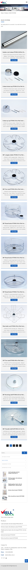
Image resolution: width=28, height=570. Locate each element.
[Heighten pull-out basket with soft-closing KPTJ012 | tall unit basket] (4, 486)
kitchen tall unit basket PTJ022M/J (15, 490)
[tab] (14, 456)
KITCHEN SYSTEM (6, 456)
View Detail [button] (14, 60)
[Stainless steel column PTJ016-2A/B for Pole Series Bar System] (14, 40)
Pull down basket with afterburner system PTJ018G (11, 526)
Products (6, 13)
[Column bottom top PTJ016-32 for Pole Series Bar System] (14, 74)
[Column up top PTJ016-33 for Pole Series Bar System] (14, 108)
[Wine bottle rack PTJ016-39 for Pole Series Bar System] (14, 314)
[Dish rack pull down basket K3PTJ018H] (4, 498)
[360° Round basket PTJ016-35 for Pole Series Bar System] (14, 245)
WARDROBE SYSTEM (6, 464)
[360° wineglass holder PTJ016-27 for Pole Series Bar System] (14, 143)
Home (2, 13)
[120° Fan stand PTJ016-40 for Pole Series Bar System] (14, 348)
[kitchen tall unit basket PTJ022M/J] (4, 492)
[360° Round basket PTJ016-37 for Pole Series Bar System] (14, 280)
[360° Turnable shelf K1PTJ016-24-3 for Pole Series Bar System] (14, 417)
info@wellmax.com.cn (10, 554)
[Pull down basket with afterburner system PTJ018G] (4, 480)
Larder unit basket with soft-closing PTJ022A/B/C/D (12, 523)
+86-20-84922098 (9, 552)
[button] (14, 456)
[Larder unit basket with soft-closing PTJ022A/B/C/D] (4, 474)
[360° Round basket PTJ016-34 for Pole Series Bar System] (14, 211)
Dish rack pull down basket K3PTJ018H (16, 496)
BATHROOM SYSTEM (6, 467)
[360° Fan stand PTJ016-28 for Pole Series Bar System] (14, 177)
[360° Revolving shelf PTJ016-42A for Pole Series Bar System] (14, 382)
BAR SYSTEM (12, 13)
